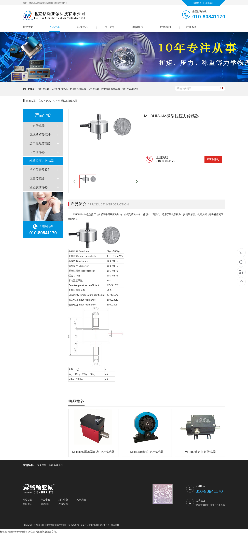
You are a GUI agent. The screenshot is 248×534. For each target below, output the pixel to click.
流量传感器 (37, 178)
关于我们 (110, 27)
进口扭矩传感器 (77, 89)
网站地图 (115, 525)
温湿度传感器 (39, 187)
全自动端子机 (56, 465)
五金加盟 (41, 465)
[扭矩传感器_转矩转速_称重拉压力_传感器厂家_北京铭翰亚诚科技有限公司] (54, 15)
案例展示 (137, 27)
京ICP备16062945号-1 (99, 525)
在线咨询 (213, 159)
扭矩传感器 (43, 89)
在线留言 (197, 3)
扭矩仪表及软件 (130, 89)
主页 (41, 100)
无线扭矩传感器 (59, 89)
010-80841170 (241, 252)
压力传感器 (93, 89)
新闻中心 (82, 27)
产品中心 (54, 27)
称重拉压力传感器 (110, 89)
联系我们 (209, 3)
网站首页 (28, 27)
